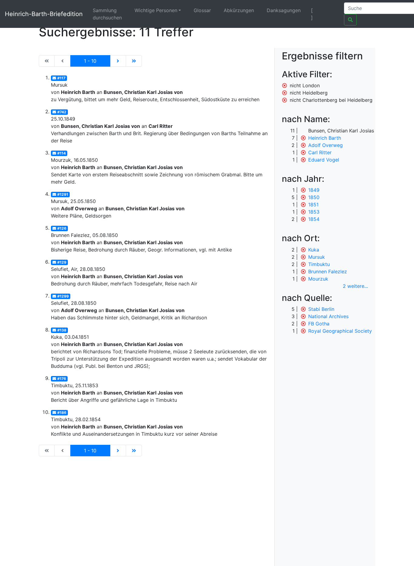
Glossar (202, 10)
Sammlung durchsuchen (107, 14)
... (355, 286)
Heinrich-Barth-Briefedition (44, 14)
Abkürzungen (239, 10)
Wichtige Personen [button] (156, 10)
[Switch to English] (332, 10)
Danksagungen (284, 10)
